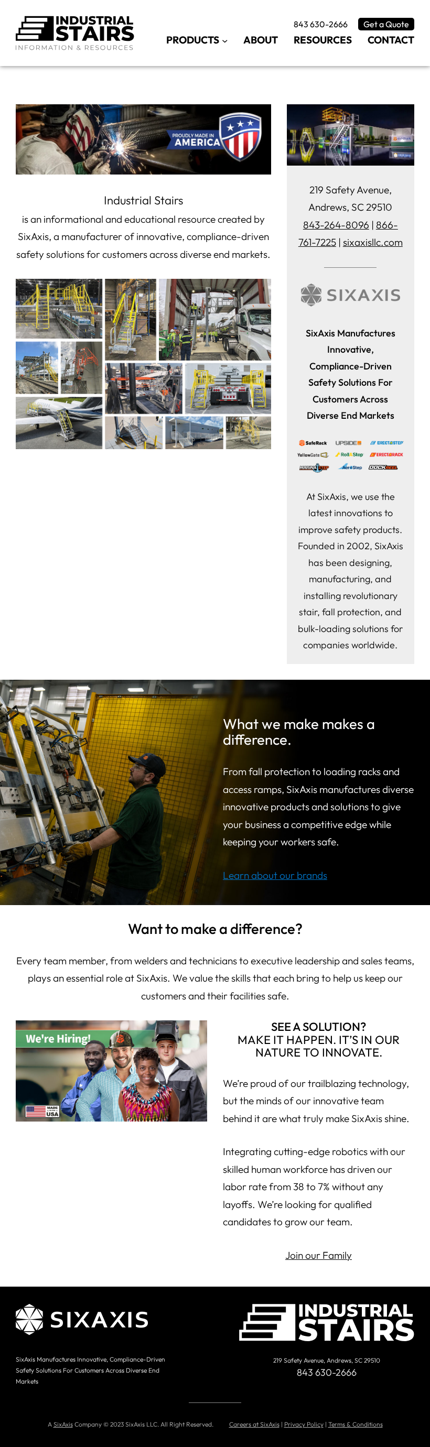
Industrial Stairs (143, 200)
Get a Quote (386, 24)
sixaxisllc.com (373, 242)
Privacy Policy (304, 1424)
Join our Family (318, 1255)
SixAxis (63, 1424)
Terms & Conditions (355, 1424)
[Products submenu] (225, 40)
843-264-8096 (336, 225)
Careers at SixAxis (254, 1424)
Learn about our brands (275, 875)
